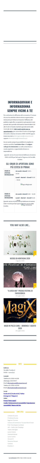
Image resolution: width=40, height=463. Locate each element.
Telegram (14, 396)
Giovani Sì (11, 439)
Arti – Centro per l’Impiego (15, 427)
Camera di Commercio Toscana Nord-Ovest (21, 423)
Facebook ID (15, 393)
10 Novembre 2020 (27, 87)
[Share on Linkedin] (9, 217)
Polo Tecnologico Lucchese (16, 425)
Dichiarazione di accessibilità (17, 403)
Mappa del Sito (16, 405)
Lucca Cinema (12, 432)
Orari (23, 3)
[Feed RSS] (5, 7)
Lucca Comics (12, 436)
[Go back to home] (20, 21)
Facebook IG (7, 393)
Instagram (7, 396)
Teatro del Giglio (13, 430)
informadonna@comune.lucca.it (17, 138)
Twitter (22, 393)
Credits (6, 403)
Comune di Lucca (13, 416)
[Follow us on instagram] (12, 7)
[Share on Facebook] (4, 217)
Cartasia (10, 443)
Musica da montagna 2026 (20, 258)
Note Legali (12, 400)
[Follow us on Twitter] (10, 7)
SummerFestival (12, 434)
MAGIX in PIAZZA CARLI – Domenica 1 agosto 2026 (20, 327)
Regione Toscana (13, 420)
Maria (8, 87)
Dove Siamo (15, 3)
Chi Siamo (6, 3)
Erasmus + (11, 446)
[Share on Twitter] (6, 217)
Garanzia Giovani (13, 441)
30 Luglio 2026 (20, 296)
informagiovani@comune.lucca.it (23, 136)
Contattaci (30, 3)
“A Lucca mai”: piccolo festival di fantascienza (20, 292)
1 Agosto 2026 (20, 261)
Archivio (15, 87)
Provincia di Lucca (13, 418)
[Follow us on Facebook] (7, 7)
